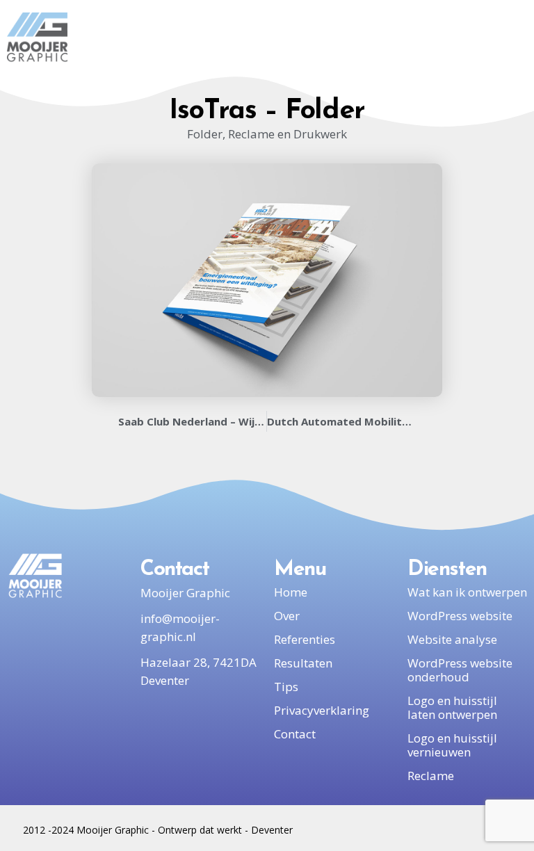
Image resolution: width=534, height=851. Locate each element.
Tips (286, 687)
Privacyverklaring (321, 710)
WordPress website (459, 616)
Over (287, 616)
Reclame (430, 776)
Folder (204, 134)
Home (290, 592)
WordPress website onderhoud (459, 670)
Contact (295, 734)
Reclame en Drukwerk (287, 134)
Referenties (304, 639)
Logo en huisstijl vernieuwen (452, 745)
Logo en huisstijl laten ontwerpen (452, 707)
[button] (487, 37)
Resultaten (303, 663)
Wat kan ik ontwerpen (467, 592)
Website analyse (452, 639)
